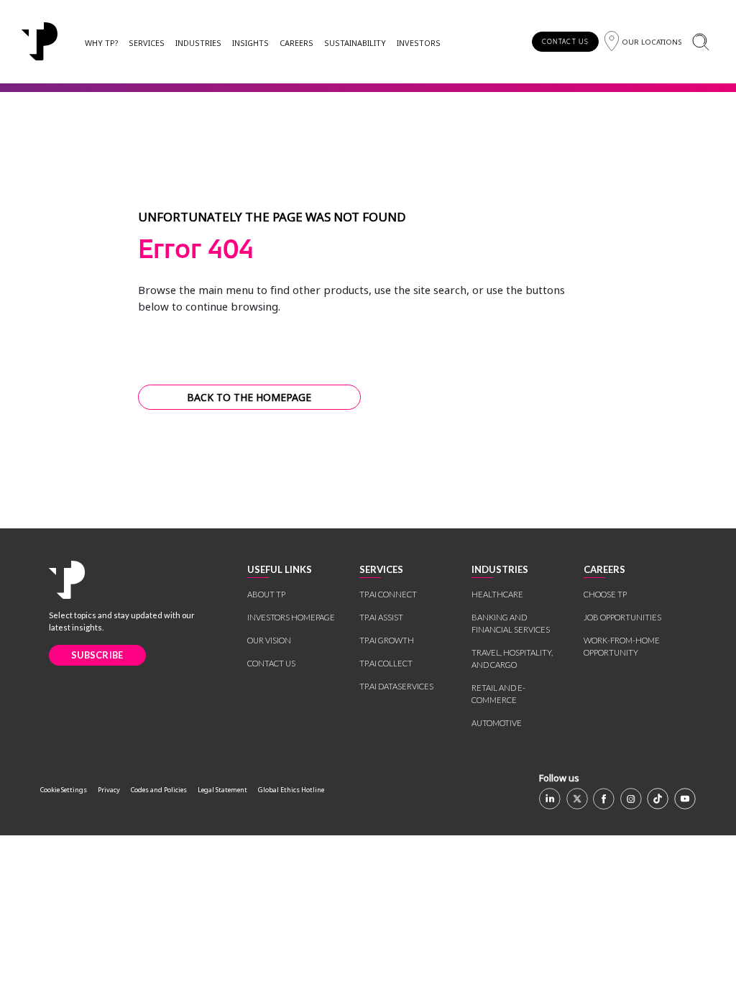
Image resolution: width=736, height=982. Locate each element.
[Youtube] (685, 798)
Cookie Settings (63, 789)
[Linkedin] (550, 798)
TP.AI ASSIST (381, 617)
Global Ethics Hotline (291, 789)
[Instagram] (631, 798)
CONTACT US (565, 41)
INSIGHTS (250, 42)
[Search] (700, 41)
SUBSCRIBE (97, 655)
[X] (577, 798)
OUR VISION (269, 640)
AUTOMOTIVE (497, 723)
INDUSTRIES (198, 42)
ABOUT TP (266, 594)
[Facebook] (604, 798)
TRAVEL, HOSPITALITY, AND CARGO (512, 658)
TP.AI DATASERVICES (396, 686)
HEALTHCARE (497, 594)
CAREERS (296, 42)
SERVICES (147, 42)
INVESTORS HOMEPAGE (291, 617)
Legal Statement (222, 789)
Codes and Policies (159, 789)
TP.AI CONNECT (388, 594)
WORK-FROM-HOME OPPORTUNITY (622, 646)
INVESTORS (419, 42)
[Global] (40, 41)
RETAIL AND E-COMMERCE (498, 694)
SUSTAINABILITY (355, 42)
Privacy (109, 789)
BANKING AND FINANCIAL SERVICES (511, 623)
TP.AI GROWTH (386, 640)
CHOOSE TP (605, 594)
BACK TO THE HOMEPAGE (249, 397)
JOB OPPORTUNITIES (622, 617)
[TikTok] (657, 798)
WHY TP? (101, 42)
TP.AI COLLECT (386, 663)
